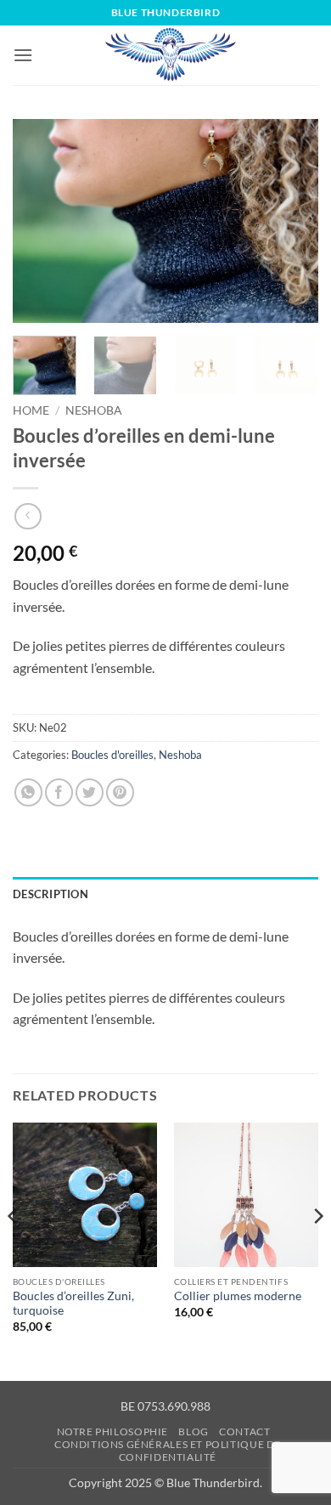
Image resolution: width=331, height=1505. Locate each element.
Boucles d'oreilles (112, 754)
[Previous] (40, 221)
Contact (244, 1431)
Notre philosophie (112, 1431)
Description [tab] (50, 894)
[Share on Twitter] (90, 792)
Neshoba (93, 410)
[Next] (291, 221)
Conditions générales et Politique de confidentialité (167, 1450)
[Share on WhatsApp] (28, 792)
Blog (193, 1431)
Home (31, 410)
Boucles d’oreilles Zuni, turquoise (73, 1303)
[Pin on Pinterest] (120, 792)
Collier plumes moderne (237, 1296)
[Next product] (27, 516)
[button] (23, 55)
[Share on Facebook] (59, 792)
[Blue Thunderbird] (171, 55)
